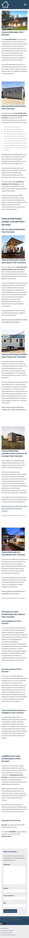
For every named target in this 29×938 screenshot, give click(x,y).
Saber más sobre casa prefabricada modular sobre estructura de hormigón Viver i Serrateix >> (14, 508)
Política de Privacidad (7, 930)
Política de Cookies (7, 932)
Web (4, 903)
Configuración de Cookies (9, 934)
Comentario (7, 864)
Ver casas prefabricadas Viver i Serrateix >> (14, 515)
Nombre (6, 888)
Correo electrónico (9, 895)
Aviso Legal (5, 928)
